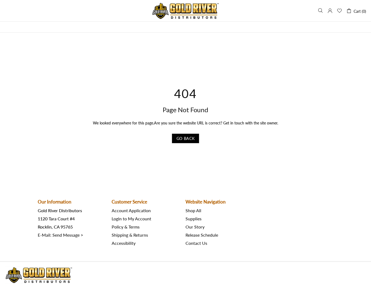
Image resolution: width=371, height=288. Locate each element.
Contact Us (196, 243)
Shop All (193, 210)
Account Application (131, 210)
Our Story (195, 226)
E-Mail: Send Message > (60, 235)
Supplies (194, 218)
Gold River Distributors (185, 11)
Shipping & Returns (130, 235)
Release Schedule (202, 235)
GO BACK (186, 138)
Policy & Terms (126, 226)
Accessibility (124, 243)
